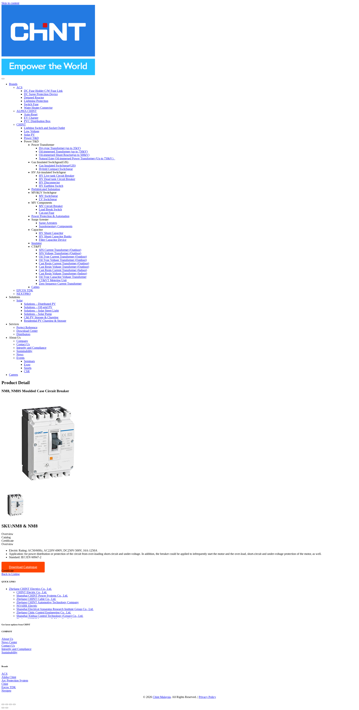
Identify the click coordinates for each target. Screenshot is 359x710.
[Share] (6, 704)
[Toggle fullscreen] (10, 704)
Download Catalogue (23, 567)
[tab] (179, 534)
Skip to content (10, 3)
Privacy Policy (207, 697)
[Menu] (2, 78)
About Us (7, 638)
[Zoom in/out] (14, 704)
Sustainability (9, 652)
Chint (4, 683)
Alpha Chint (8, 677)
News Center (9, 642)
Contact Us (8, 645)
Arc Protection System (14, 680)
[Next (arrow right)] (6, 707)
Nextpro (6, 690)
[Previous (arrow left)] (2, 707)
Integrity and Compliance (16, 649)
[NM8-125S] (15, 518)
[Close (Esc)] (2, 704)
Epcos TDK (8, 687)
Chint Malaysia (162, 697)
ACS (4, 673)
